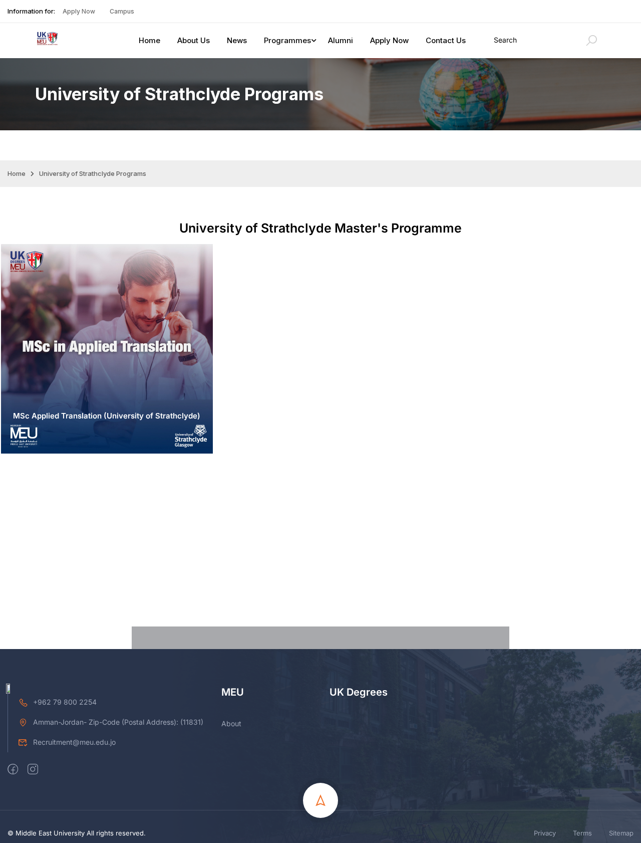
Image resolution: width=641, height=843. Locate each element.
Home (149, 40)
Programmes (287, 40)
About (231, 723)
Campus (122, 11)
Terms (582, 833)
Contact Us (446, 40)
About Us (193, 40)
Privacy (545, 833)
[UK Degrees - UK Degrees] (47, 40)
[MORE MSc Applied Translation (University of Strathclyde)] (107, 451)
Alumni (340, 40)
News (237, 40)
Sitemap (621, 833)
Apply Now (79, 11)
